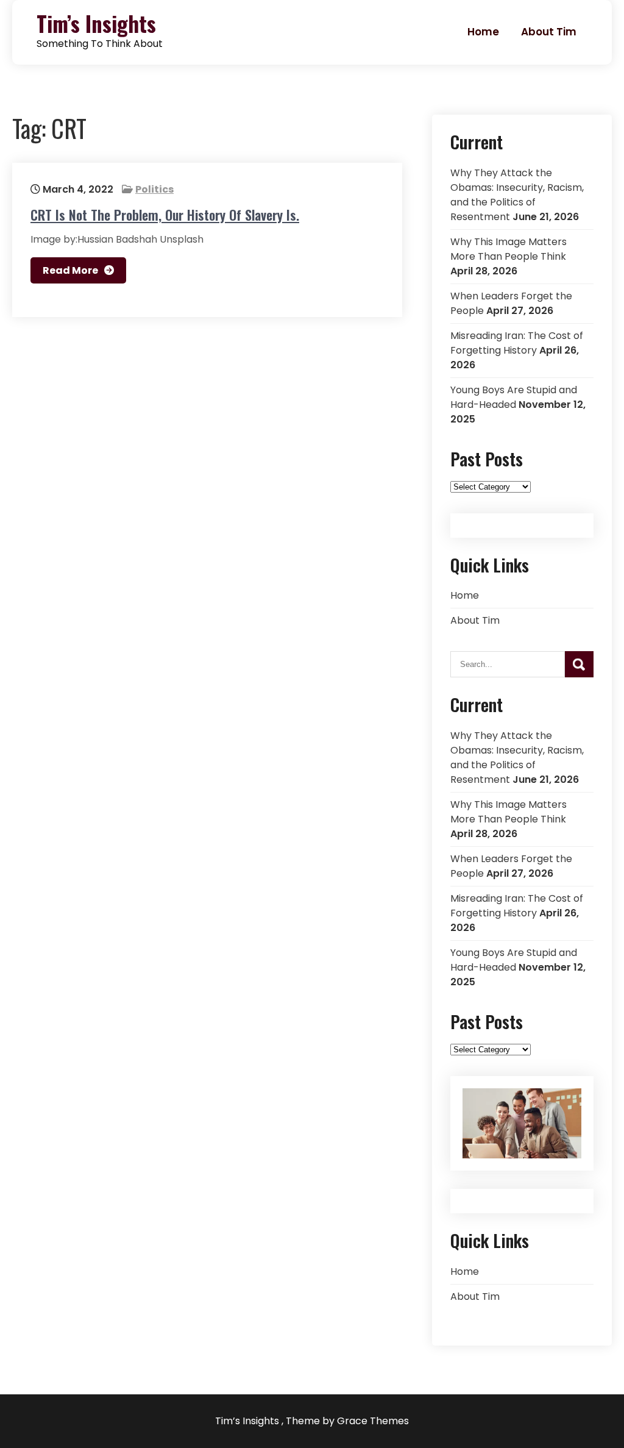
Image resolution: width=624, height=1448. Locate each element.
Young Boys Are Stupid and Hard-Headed (513, 397)
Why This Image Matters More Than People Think (508, 249)
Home (483, 31)
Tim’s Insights (96, 23)
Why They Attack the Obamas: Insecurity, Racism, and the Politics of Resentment (517, 195)
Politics (154, 189)
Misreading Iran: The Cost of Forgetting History (516, 343)
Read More (70, 270)
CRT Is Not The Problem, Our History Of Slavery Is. (164, 214)
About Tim (548, 31)
